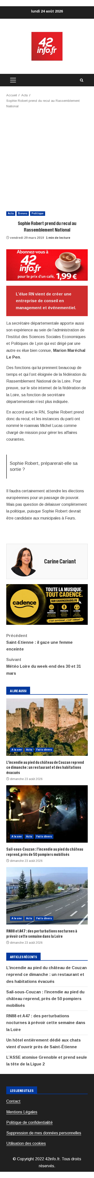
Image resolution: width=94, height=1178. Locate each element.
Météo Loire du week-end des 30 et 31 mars (43, 666)
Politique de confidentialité (29, 1122)
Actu (11, 213)
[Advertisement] (47, 158)
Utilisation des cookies (26, 1143)
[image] (47, 264)
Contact (13, 1101)
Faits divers (44, 749)
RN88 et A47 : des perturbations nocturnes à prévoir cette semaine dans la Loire (47, 895)
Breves (22, 213)
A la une (17, 749)
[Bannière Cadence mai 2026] (47, 604)
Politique (38, 213)
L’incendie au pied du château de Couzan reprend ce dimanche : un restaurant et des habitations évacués (47, 727)
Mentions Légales (21, 1112)
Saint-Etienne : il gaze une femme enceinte (39, 642)
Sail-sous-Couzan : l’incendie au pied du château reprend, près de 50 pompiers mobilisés (47, 814)
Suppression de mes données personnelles (43, 1133)
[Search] (81, 80)
